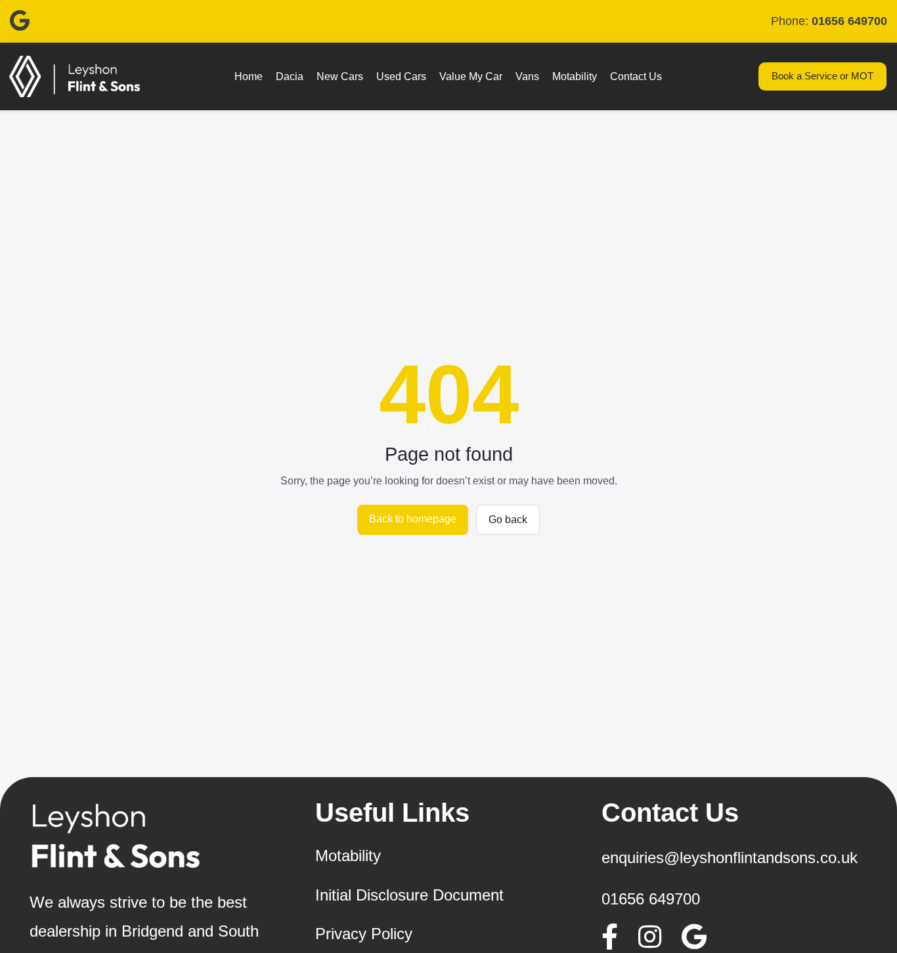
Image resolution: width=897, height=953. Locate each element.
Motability (574, 76)
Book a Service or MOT (822, 75)
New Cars (340, 76)
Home (248, 76)
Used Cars (401, 76)
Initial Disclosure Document (409, 895)
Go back (508, 519)
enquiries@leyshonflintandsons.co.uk (730, 857)
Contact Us (636, 76)
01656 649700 (651, 899)
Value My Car (470, 76)
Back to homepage (412, 518)
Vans (527, 76)
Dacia (289, 76)
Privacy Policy (363, 933)
